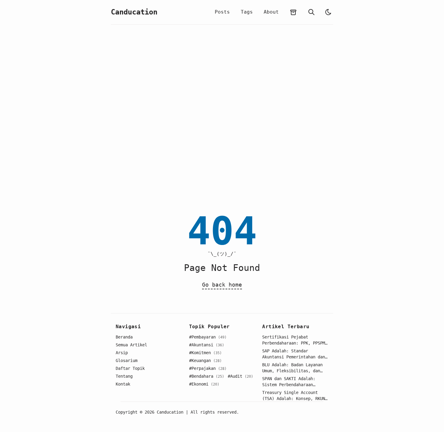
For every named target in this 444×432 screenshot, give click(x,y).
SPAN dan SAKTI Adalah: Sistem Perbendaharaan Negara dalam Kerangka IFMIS (294, 382)
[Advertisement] (222, 118)
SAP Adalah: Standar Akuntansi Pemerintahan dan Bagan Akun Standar (293, 354)
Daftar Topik (130, 368)
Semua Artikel (131, 344)
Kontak (123, 384)
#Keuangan (205, 360)
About (271, 12)
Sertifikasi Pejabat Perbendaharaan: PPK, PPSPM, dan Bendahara (294, 340)
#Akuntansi (206, 344)
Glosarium (126, 360)
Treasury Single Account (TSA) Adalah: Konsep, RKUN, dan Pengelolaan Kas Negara (294, 396)
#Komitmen (205, 352)
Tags (247, 12)
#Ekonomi (204, 384)
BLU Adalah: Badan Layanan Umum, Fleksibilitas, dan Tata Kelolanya (292, 368)
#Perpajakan (208, 368)
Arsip (122, 352)
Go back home (222, 284)
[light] (328, 12)
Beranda (124, 337)
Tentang (124, 376)
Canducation (134, 12)
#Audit (240, 376)
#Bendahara (206, 376)
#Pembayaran (208, 337)
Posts (222, 12)
